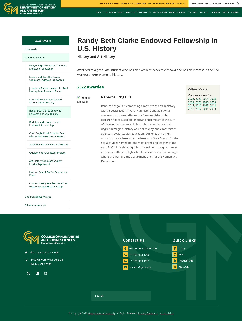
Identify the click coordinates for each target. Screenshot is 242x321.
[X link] (28, 273)
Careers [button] (215, 12)
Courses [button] (192, 12)
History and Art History (43, 252)
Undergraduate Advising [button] (133, 3)
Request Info (186, 260)
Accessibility (167, 313)
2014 (213, 105)
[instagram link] (46, 273)
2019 (206, 102)
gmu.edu (184, 266)
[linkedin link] (37, 273)
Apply (200, 3)
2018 (213, 102)
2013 (191, 109)
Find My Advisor (213, 3)
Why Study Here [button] (156, 3)
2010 (213, 109)
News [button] (225, 12)
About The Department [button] (110, 12)
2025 (198, 99)
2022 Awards (43, 40)
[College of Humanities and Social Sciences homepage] (54, 236)
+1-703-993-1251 (139, 261)
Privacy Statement (148, 313)
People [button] (204, 12)
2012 (198, 109)
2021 (191, 102)
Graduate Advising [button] (109, 3)
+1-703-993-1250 (139, 254)
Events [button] (235, 12)
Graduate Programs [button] (138, 12)
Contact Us (228, 3)
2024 (206, 99)
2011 (206, 109)
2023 (213, 99)
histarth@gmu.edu (140, 267)
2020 (198, 102)
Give (194, 3)
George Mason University (101, 313)
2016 (198, 105)
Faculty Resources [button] (175, 3)
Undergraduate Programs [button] (169, 12)
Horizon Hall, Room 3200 (143, 248)
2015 (206, 105)
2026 (191, 99)
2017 (191, 105)
